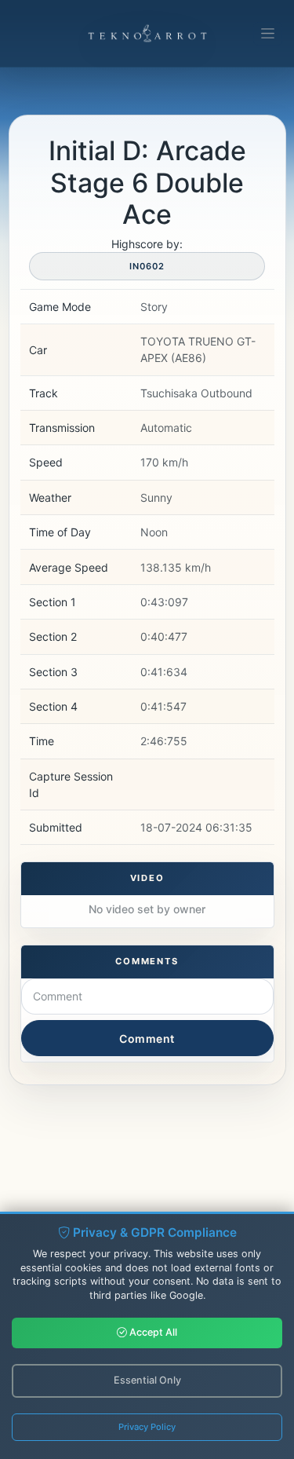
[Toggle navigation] (267, 34)
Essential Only (147, 1380)
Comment (147, 1038)
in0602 (146, 266)
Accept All (152, 1332)
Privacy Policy (147, 1426)
